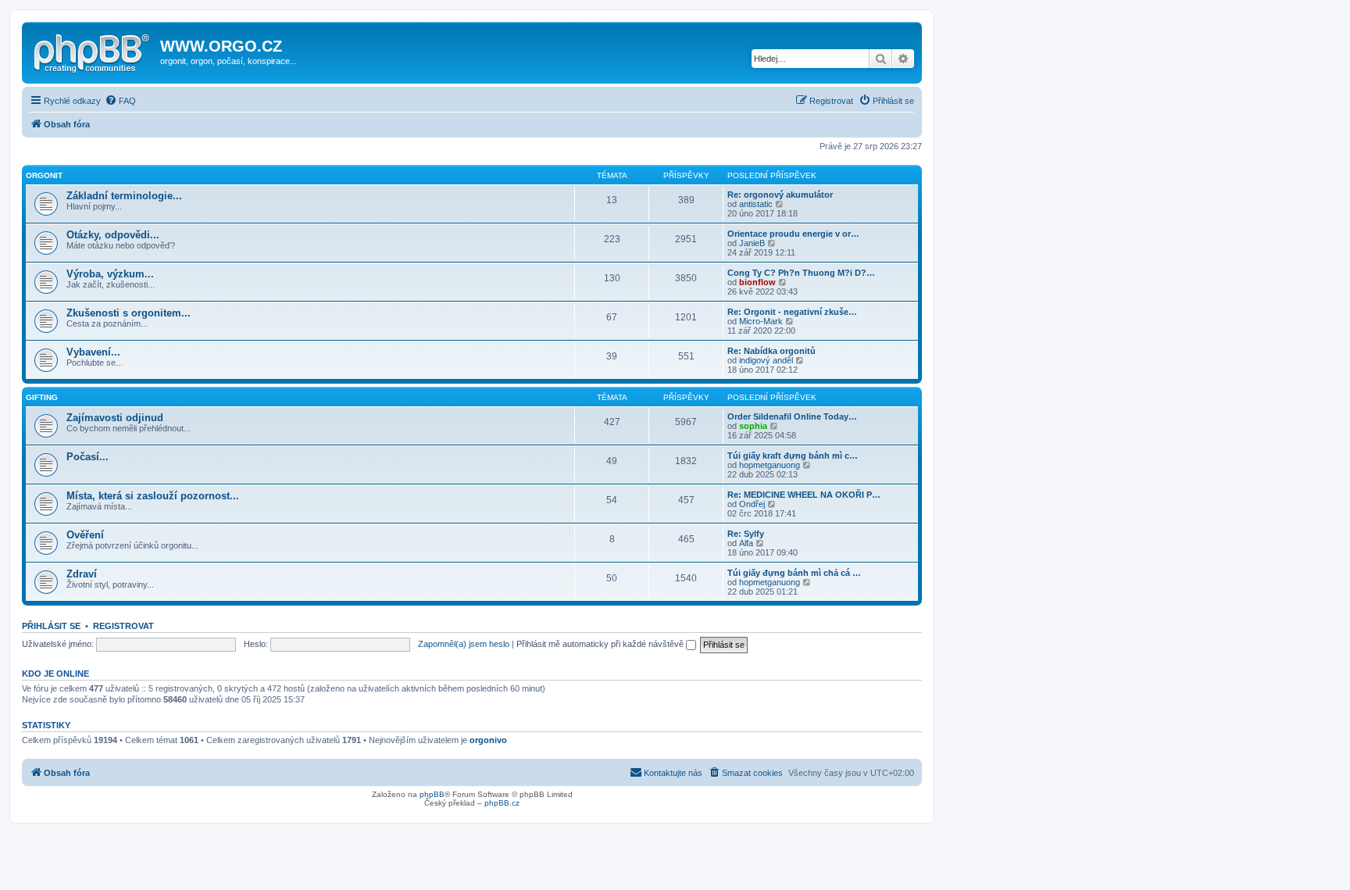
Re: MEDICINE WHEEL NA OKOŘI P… (803, 494)
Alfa (746, 543)
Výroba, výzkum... (110, 274)
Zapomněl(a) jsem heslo (463, 644)
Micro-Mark (761, 321)
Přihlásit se (51, 626)
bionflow (757, 282)
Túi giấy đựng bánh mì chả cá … (794, 572)
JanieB (752, 243)
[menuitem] (120, 100)
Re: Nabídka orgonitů (771, 351)
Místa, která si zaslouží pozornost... (152, 496)
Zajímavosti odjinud (114, 418)
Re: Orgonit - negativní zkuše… (792, 311)
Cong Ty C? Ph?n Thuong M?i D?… (801, 272)
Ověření (85, 535)
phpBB (432, 794)
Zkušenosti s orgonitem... (128, 313)
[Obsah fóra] (93, 51)
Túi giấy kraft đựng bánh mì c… (792, 455)
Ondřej (752, 504)
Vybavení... (93, 352)
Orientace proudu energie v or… (793, 233)
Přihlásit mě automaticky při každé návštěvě (601, 644)
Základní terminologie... (124, 196)
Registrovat (123, 626)
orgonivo (488, 740)
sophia (753, 426)
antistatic (756, 204)
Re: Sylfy (745, 533)
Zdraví (81, 574)
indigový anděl (766, 360)
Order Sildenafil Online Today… (792, 416)
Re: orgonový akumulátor (780, 194)
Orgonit (44, 175)
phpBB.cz (502, 803)
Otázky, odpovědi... (112, 235)
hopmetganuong (769, 465)
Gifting (42, 397)
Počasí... (87, 457)
